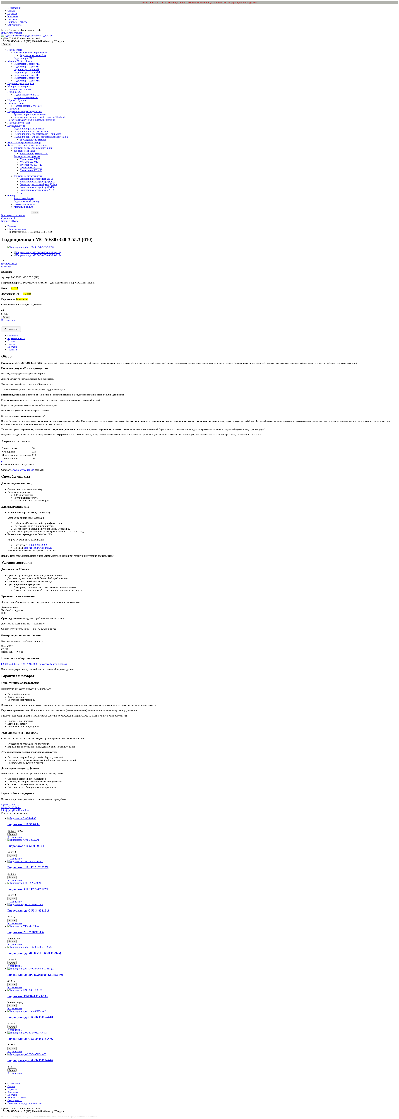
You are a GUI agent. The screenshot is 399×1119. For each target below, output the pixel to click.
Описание (12, 335)
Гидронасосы (14, 91)
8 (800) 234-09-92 (38, 545)
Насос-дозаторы (15, 103)
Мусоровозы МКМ (30, 159)
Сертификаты (14, 24)
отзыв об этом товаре (22, 470)
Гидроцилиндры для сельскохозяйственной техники (41, 136)
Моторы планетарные (19, 86)
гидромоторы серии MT (26, 69)
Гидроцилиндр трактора (33, 139)
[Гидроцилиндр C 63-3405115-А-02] (26, 1054)
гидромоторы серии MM (27, 72)
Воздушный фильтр (24, 204)
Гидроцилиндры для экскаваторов (32, 131)
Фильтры (12, 195)
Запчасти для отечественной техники (27, 145)
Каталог (6, 44)
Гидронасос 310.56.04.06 (23, 824)
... (21, 173)
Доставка (12, 19)
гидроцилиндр (9, 263)
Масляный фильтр (23, 206)
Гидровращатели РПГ (19, 122)
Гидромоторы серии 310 (33, 55)
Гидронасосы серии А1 (26, 97)
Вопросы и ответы (17, 22)
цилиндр (6, 266)
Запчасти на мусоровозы (27, 156)
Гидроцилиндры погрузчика (29, 128)
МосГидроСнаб (44, 35)
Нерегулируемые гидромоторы (30, 52)
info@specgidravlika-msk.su (38, 547)
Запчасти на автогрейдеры (28, 176)
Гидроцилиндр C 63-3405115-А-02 (30, 1060)
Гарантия (12, 13)
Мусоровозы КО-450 (31, 170)
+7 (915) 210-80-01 (29, 664)
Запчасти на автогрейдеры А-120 (37, 190)
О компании (14, 8)
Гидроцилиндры (16, 125)
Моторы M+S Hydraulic (19, 61)
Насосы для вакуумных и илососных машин (31, 120)
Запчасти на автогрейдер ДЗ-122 (37, 181)
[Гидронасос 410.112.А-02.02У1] (25, 861)
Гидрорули (13, 108)
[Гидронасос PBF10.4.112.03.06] (24, 990)
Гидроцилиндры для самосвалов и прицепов (37, 134)
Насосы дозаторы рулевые (28, 106)
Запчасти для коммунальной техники (33, 148)
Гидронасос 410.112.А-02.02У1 (27, 867)
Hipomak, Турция (16, 100)
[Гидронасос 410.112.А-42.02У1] (25, 883)
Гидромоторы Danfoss (19, 89)
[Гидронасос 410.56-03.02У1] (23, 839)
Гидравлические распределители (24, 111)
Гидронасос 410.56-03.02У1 (25, 846)
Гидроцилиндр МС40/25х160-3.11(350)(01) (35, 974)
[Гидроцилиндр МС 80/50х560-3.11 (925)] (29, 947)
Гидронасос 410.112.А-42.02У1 (27, 889)
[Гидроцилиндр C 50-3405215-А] (25, 904)
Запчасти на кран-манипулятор (24, 142)
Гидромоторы (14, 49)
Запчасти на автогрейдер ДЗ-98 (36, 178)
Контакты (12, 16)
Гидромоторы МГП (24, 58)
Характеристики (16, 338)
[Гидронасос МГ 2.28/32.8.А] (23, 926)
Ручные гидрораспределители (30, 114)
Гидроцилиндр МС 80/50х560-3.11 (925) (34, 953)
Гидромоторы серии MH (27, 80)
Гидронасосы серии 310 (26, 94)
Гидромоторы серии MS (26, 75)
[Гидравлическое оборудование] (18, 35)
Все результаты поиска (13, 215)
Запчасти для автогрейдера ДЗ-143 (38, 184)
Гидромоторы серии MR (27, 63)
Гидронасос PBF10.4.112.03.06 (27, 996)
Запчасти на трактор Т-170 (34, 153)
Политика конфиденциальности (24, 1103)
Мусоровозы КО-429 (31, 164)
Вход (4, 32)
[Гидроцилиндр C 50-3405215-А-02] (27, 1032)
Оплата (11, 10)
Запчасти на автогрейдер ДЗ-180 (37, 187)
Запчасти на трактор (24, 150)
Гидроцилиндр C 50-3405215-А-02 (30, 1038)
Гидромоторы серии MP (26, 66)
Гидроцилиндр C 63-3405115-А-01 (30, 1017)
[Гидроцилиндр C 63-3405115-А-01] (26, 1011)
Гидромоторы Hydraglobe (20, 83)
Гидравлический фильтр (26, 201)
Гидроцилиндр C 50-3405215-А (28, 910)
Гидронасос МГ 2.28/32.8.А (25, 932)
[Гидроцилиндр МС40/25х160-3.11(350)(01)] (31, 968)
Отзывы (11, 341)
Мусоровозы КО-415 (31, 167)
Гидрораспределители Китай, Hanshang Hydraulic (40, 117)
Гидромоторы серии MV (27, 77)
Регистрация (15, 32)
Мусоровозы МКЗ (29, 162)
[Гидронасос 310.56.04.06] (21, 818)
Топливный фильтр (24, 198)
